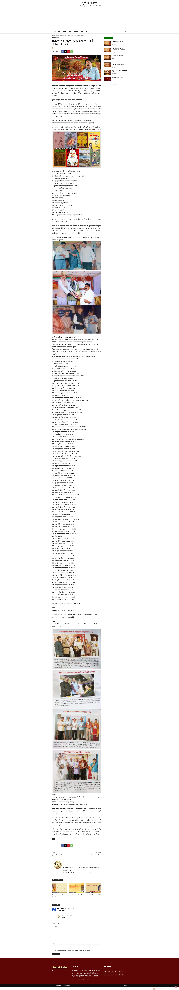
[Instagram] (73, 872)
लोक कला (76, 31)
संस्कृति (64, 31)
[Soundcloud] (83, 872)
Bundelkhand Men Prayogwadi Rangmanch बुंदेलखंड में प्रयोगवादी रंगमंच (118, 64)
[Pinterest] (68, 51)
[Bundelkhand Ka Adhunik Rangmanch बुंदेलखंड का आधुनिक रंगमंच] (107, 57)
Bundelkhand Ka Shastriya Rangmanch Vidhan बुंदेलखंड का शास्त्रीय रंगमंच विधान (118, 50)
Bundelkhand (58, 839)
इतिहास (70, 31)
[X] (65, 51)
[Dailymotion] (68, 872)
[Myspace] (78, 872)
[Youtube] (90, 872)
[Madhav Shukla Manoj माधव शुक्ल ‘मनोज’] (93, 888)
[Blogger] (66, 872)
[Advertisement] (89, 19)
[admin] (53, 48)
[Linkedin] (76, 872)
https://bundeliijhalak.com (68, 864)
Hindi (156, 988)
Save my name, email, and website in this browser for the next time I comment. (72, 950)
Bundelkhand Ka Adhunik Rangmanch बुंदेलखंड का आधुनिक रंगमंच (118, 57)
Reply (58, 911)
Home (54, 31)
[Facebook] (62, 51)
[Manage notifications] (176, 987)
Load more (115, 84)
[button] (125, 31)
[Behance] (63, 872)
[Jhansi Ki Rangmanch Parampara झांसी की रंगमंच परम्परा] (107, 72)
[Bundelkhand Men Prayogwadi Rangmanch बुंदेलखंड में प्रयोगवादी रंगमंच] (107, 64)
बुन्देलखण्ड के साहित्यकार (59, 35)
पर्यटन (82, 31)
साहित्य (59, 31)
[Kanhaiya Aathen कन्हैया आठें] (107, 79)
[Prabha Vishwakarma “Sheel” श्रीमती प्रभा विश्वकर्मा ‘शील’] (76, 888)
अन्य (86, 31)
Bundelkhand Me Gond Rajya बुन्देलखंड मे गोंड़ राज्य (90, 854)
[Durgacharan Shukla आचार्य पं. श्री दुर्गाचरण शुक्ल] (59, 888)
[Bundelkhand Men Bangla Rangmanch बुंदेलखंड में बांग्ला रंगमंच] (107, 43)
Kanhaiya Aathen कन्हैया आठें (117, 77)
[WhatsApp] (71, 51)
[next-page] (55, 899)
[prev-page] (53, 899)
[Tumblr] (86, 872)
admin (56, 47)
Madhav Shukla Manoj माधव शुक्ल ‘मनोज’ (93, 894)
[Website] (116, 975)
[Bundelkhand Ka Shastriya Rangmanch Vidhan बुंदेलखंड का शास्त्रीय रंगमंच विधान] (107, 50)
